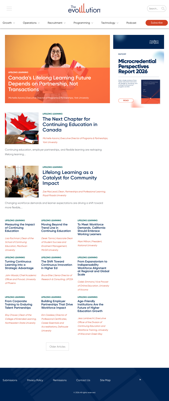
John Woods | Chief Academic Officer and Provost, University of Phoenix (20, 279)
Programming (82, 22)
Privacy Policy (35, 380)
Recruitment (55, 22)
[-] (22, 128)
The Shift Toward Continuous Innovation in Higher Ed (56, 265)
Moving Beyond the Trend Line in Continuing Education (56, 228)
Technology (108, 22)
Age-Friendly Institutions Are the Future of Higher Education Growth (90, 306)
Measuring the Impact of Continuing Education (20, 228)
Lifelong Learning (18, 72)
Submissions (10, 380)
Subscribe (157, 22)
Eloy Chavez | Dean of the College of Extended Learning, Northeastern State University (20, 319)
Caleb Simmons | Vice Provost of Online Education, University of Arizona (93, 285)
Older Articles (57, 346)
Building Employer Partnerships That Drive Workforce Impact (57, 304)
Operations (29, 22)
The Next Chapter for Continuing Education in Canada (70, 124)
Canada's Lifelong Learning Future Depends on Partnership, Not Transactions (49, 83)
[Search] (163, 9)
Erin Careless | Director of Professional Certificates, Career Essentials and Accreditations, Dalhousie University (54, 323)
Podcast (131, 22)
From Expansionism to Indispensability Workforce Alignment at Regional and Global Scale (93, 268)
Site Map (105, 380)
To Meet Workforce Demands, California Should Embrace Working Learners (91, 229)
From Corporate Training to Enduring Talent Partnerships (18, 304)
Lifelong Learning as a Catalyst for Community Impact (70, 177)
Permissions (60, 380)
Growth (7, 22)
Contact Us (83, 380)
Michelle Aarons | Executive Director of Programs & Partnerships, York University (48, 97)
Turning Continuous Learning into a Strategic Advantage (19, 265)
